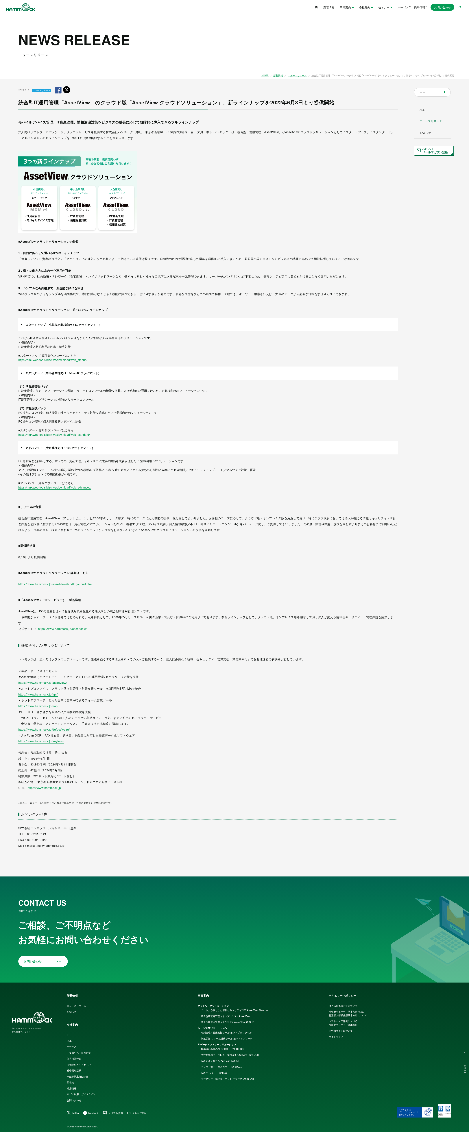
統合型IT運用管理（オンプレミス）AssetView (225, 1016)
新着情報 (328, 7)
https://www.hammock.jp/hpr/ (38, 694)
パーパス (403, 7)
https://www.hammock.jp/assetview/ (62, 629)
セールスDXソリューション (212, 1028)
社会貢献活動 (74, 1070)
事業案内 (203, 996)
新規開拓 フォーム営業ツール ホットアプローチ (226, 1038)
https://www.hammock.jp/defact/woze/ (44, 729)
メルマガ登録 (139, 1113)
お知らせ (425, 132)
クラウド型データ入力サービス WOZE (221, 1066)
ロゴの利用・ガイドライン (81, 1094)
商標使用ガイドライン (79, 1064)
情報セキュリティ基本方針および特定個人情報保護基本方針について (348, 1013)
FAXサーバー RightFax (214, 1072)
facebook (93, 1113)
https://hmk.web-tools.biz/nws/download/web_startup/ (52, 360)
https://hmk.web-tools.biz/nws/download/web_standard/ (54, 434)
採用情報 (419, 7)
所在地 (70, 1082)
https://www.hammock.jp (44, 788)
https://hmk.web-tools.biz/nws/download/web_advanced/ (54, 487)
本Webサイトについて (341, 1030)
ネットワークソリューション (213, 1005)
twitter (75, 1113)
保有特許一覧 (74, 1058)
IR (316, 7)
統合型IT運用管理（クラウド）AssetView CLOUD (227, 1022)
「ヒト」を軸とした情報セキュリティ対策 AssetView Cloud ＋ (234, 1010)
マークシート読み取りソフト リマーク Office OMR (228, 1078)
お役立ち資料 (115, 1113)
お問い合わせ (442, 7)
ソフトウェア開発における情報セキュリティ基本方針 (343, 1022)
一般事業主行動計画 (77, 1076)
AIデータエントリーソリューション (217, 1044)
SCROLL (465, 1069)
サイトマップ (336, 1036)
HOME (265, 75)
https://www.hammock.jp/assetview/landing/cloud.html (55, 584)
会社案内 (72, 1025)
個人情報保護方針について (343, 1005)
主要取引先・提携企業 (79, 1052)
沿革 (69, 1040)
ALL (422, 110)
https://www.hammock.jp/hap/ (38, 706)
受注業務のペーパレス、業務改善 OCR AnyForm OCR (230, 1055)
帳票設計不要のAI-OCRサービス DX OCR (223, 1049)
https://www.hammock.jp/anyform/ (41, 741)
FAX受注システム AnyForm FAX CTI (220, 1061)
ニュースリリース (297, 75)
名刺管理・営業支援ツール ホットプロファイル (226, 1032)
